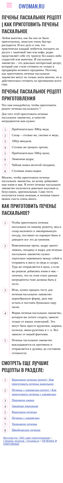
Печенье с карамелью (25, 418)
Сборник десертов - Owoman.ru (21, 440)
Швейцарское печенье (26, 430)
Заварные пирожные (25, 406)
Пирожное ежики (23, 400)
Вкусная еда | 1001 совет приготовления (26, 437)
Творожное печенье (24, 424)
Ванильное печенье (24, 412)
